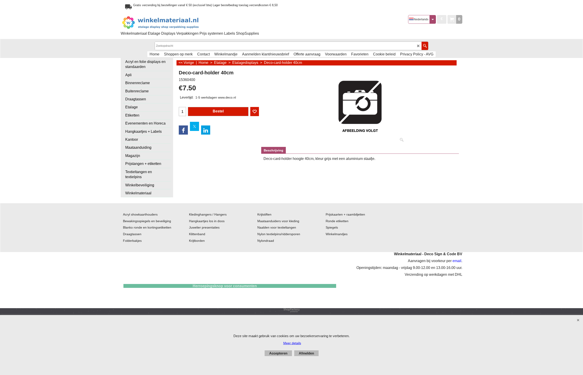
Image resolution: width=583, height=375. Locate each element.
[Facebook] (183, 130)
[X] (194, 126)
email (457, 261)
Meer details (292, 343)
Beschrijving (273, 150)
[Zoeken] (425, 46)
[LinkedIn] (205, 130)
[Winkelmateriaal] (172, 22)
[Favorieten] (254, 111)
